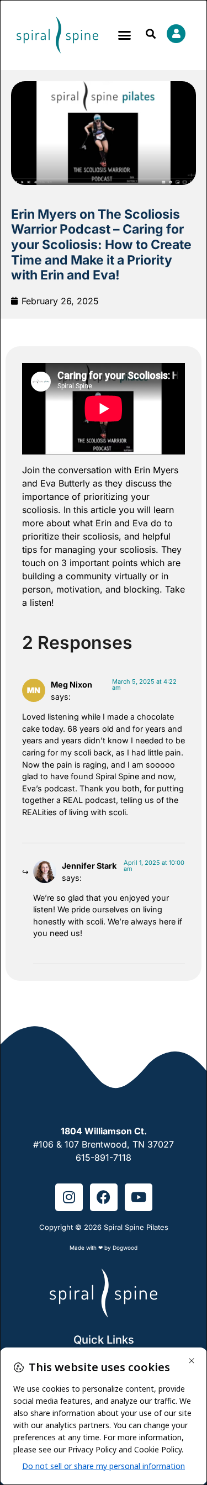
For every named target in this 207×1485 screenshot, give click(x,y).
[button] (124, 35)
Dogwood (125, 1247)
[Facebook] (104, 1197)
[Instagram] (69, 1197)
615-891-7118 (103, 1157)
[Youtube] (138, 1197)
